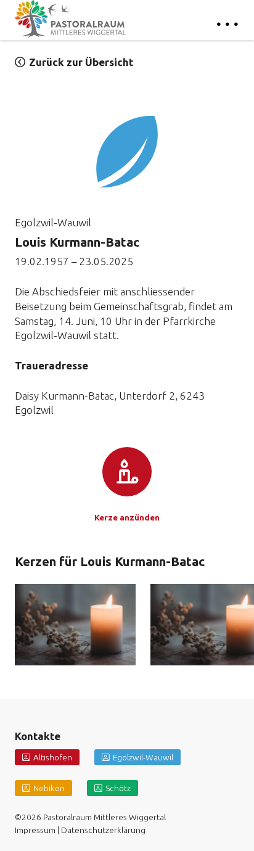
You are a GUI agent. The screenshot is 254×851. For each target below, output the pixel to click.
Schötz (118, 788)
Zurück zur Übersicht (81, 62)
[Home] (70, 19)
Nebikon (49, 788)
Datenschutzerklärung (103, 830)
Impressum (35, 830)
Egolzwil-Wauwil (143, 757)
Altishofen (52, 757)
